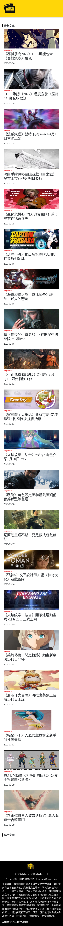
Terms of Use (12, 879)
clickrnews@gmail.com (46, 879)
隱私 (21, 879)
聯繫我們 (29, 879)
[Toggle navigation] (56, 8)
